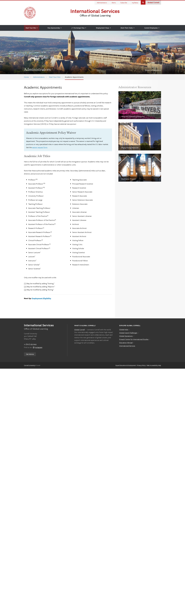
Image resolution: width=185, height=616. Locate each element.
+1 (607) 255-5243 (30, 344)
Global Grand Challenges (128, 333)
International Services (95, 11)
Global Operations (126, 336)
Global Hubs (123, 329)
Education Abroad (126, 342)
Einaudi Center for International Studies (133, 339)
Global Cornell (153, 3)
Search (143, 2)
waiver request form (39, 147)
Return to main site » (153, 70)
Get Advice (30, 354)
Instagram (38, 347)
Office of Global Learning (95, 15)
